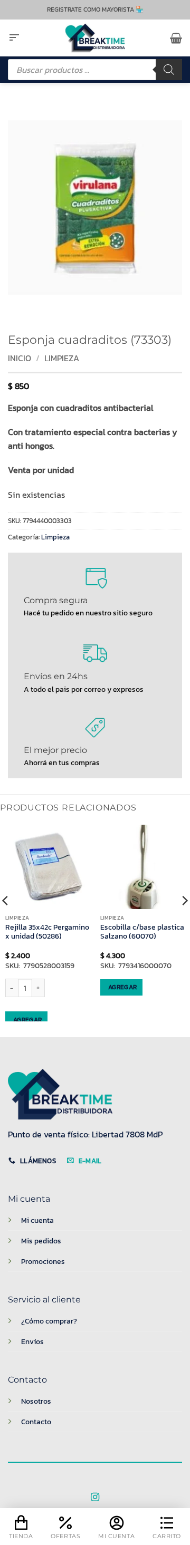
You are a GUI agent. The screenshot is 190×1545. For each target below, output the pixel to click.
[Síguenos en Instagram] (95, 1497)
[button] (14, 37)
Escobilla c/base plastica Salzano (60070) (142, 932)
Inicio (19, 358)
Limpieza (61, 358)
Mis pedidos (41, 1240)
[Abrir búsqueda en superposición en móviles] (95, 69)
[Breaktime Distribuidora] (95, 38)
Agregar (27, 1020)
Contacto (36, 1421)
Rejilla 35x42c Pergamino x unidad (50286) (47, 932)
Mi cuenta (37, 1220)
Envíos (32, 1341)
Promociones (43, 1261)
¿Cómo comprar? (49, 1321)
